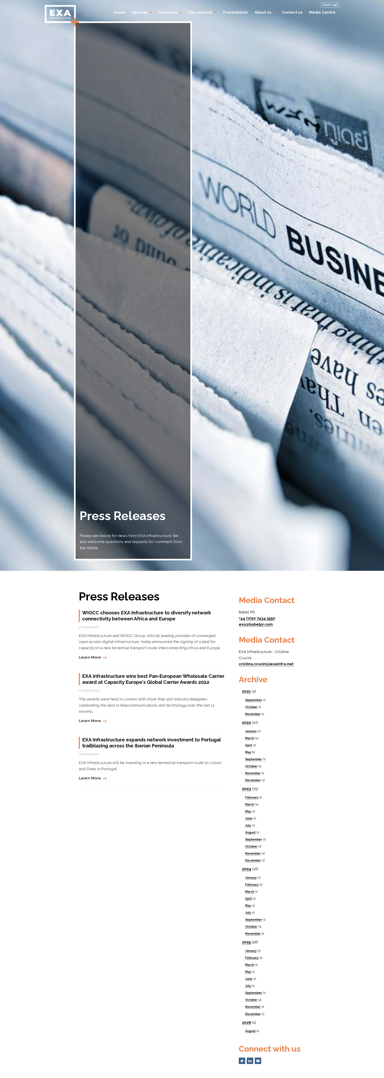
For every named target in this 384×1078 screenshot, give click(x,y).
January (251, 731)
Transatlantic (235, 12)
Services (140, 12)
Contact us (292, 12)
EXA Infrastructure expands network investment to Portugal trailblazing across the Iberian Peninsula (151, 743)
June (248, 818)
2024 (246, 869)
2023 (246, 788)
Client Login (330, 5)
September (253, 700)
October (251, 707)
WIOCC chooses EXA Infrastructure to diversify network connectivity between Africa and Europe (146, 616)
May (248, 752)
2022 (246, 722)
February (251, 797)
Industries (168, 12)
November (253, 714)
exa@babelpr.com (256, 624)
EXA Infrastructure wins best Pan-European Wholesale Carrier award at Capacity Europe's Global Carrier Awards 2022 (153, 679)
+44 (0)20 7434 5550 (257, 618)
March (249, 738)
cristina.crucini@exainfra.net (266, 664)
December (253, 780)
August (250, 832)
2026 (246, 1022)
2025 (246, 942)
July (248, 825)
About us (263, 12)
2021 (246, 691)
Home (119, 12)
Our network (200, 12)
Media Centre (322, 12)
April (248, 745)
